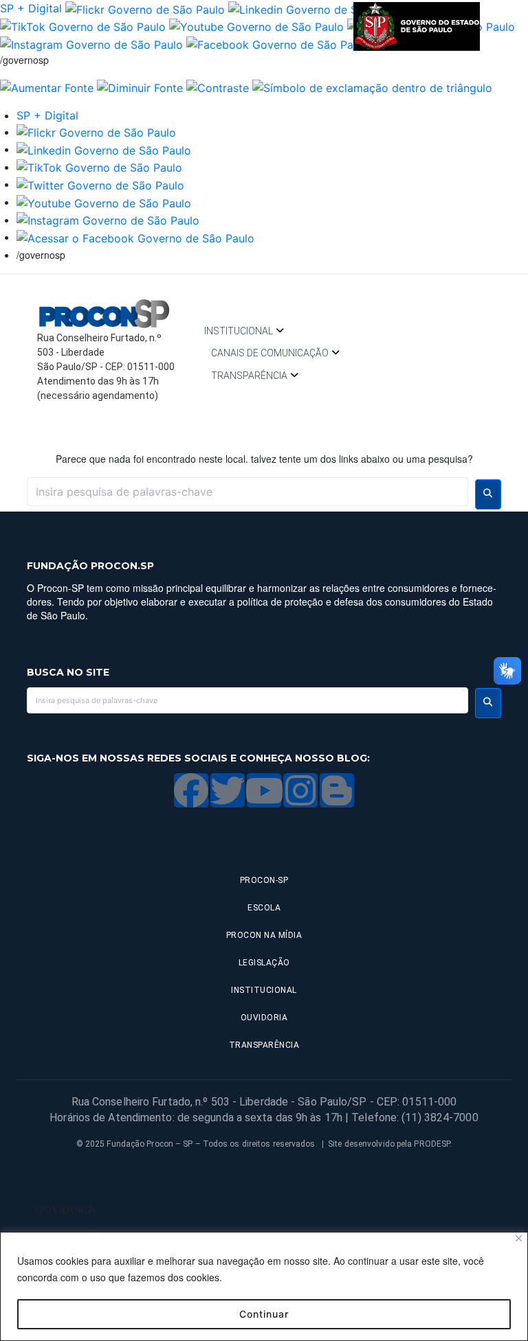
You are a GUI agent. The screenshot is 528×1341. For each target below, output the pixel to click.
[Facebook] (191, 790)
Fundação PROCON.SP (90, 566)
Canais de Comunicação (270, 352)
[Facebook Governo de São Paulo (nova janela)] (277, 43)
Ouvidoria (264, 1017)
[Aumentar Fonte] (47, 86)
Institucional (238, 330)
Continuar (264, 1314)
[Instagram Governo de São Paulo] (91, 43)
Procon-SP (264, 880)
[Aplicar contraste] (217, 86)
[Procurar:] (247, 491)
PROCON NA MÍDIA (264, 935)
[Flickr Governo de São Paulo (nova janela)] (145, 8)
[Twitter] (227, 790)
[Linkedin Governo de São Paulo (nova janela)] (315, 8)
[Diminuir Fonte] (140, 86)
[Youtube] (264, 790)
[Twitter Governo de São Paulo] (100, 184)
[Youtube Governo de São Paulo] (103, 202)
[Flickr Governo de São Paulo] (96, 132)
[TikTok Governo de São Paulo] (99, 167)
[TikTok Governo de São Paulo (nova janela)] (83, 26)
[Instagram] (300, 790)
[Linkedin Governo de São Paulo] (103, 149)
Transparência (249, 375)
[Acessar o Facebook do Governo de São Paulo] (135, 237)
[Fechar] (519, 1238)
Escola (264, 908)
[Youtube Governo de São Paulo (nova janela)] (256, 26)
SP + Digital (31, 8)
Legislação (264, 962)
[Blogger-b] (337, 790)
